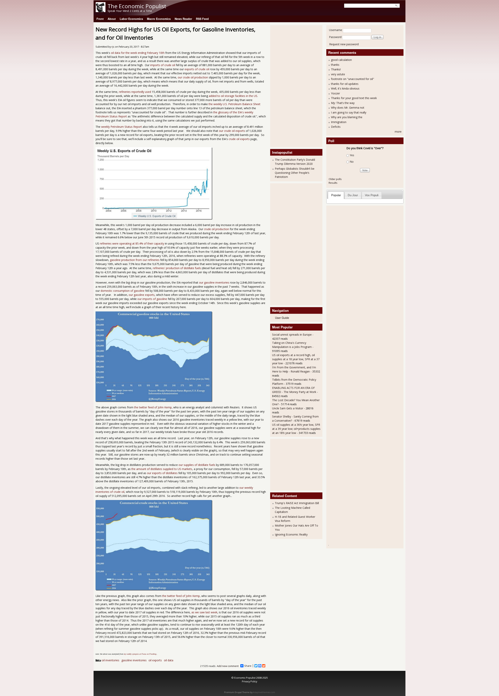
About (112, 19)
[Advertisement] (287, 85)
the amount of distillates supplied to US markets (161, 469)
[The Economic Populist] (100, 11)
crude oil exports (239, 139)
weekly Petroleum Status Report (121, 127)
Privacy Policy (249, 681)
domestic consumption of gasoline (122, 291)
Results (333, 182)
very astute (338, 74)
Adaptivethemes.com (264, 692)
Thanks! (336, 69)
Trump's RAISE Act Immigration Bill (297, 503)
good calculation (341, 60)
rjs (112, 46)
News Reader (183, 19)
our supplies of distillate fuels (197, 465)
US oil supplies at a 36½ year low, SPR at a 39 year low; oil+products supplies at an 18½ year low (296, 429)
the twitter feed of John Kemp (152, 407)
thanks (335, 64)
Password (335, 37)
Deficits (336, 127)
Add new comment (228, 666)
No (352, 161)
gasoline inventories (134, 660)
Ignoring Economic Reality (291, 534)
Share (247, 665)
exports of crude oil (197, 69)
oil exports (155, 660)
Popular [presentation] (336, 195)
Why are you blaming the (346, 117)
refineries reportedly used (135, 92)
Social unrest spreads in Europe (292, 334)
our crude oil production (193, 77)
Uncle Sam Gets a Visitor (287, 408)
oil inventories (110, 660)
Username (335, 30)
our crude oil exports (232, 131)
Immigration (338, 122)
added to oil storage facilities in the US (233, 96)
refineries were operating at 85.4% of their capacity (132, 243)
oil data (168, 660)
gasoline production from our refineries (134, 260)
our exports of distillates (162, 473)
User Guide (282, 318)
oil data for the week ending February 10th (138, 53)
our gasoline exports (142, 295)
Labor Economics (131, 19)
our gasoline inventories (214, 282)
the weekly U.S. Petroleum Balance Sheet (234, 104)
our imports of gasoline (152, 299)
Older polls (335, 179)
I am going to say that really (348, 112)
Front (100, 19)
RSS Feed (202, 19)
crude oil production (216, 229)
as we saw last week (204, 612)
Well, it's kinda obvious (345, 88)
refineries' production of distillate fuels (177, 268)
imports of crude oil (162, 65)
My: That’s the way (343, 103)
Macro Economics (159, 19)
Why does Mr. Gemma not (347, 107)
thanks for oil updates (344, 84)
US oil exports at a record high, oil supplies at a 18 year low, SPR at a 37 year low (295, 359)
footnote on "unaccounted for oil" (352, 79)
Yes (352, 155)
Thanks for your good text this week (354, 98)
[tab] (336, 195)
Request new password (344, 44)
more (398, 131)
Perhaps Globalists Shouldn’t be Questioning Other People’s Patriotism (294, 173)
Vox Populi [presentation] (371, 195)
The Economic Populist (137, 6)
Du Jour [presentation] (353, 195)
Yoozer (335, 93)
